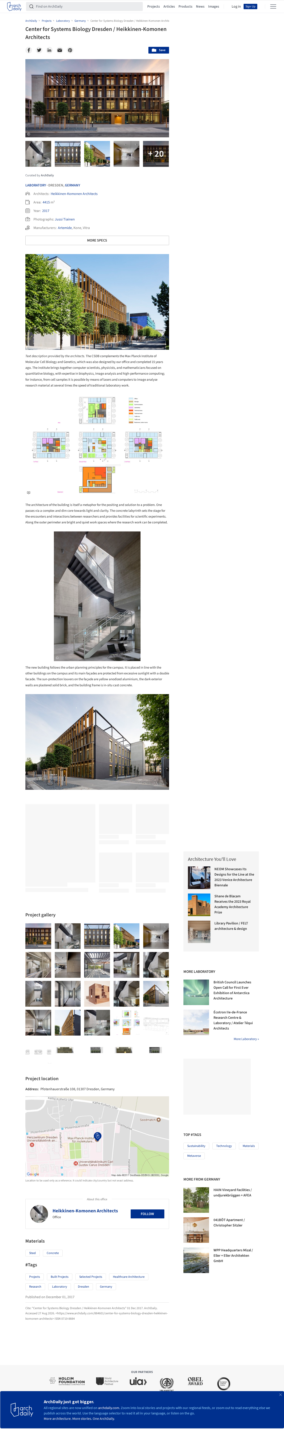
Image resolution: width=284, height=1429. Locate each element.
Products (185, 6)
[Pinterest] (70, 50)
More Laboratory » (246, 1039)
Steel (32, 1253)
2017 (45, 210)
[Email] (59, 50)
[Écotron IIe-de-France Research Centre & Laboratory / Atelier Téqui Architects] (196, 1022)
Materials (249, 1146)
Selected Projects (90, 1277)
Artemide (65, 227)
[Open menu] (273, 6)
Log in (236, 6)
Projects (153, 6)
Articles (169, 6)
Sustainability (196, 1146)
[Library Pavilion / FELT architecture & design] (199, 932)
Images (213, 6)
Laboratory (35, 185)
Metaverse (194, 1156)
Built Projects (59, 1277)
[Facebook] (28, 50)
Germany (72, 185)
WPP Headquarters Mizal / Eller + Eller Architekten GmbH (233, 1255)
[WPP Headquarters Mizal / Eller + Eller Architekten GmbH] (196, 1260)
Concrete (53, 1253)
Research (35, 1286)
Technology (224, 1146)
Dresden (83, 1286)
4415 (46, 202)
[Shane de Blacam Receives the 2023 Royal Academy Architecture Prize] (199, 905)
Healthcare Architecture (129, 1277)
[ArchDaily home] (14, 6)
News (200, 6)
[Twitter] (39, 50)
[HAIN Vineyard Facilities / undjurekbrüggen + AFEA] (196, 1200)
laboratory (59, 1286)
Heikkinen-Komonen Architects (74, 193)
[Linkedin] (49, 50)
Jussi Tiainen (65, 219)
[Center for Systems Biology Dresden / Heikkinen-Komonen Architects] (38, 936)
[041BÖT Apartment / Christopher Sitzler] (196, 1230)
